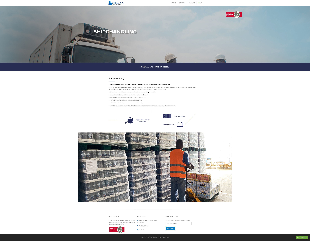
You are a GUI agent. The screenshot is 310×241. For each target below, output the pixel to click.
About (173, 3)
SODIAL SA (141, 229)
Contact (192, 3)
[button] (302, 237)
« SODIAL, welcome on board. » (155, 67)
